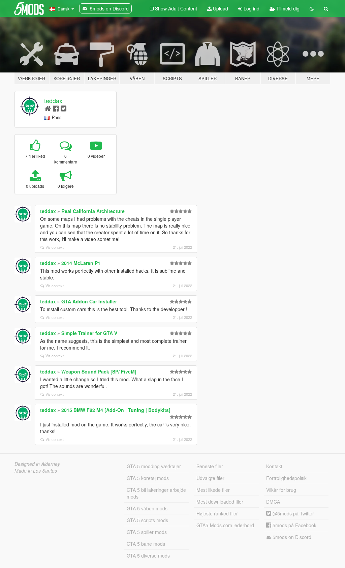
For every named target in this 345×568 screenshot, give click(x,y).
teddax (53, 100)
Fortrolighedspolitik (286, 478)
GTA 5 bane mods (146, 543)
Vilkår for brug (281, 489)
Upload (220, 8)
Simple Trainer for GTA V (89, 333)
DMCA (273, 501)
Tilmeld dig (287, 8)
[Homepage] (47, 108)
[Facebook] (56, 108)
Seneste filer (209, 466)
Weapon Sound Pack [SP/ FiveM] (98, 371)
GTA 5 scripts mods (147, 520)
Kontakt (274, 466)
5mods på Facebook (293, 525)
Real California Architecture (93, 211)
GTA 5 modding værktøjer (154, 466)
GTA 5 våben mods (147, 508)
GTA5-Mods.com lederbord (225, 525)
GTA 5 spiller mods (147, 532)
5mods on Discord (291, 537)
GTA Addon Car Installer (89, 301)
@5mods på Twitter (292, 513)
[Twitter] (63, 108)
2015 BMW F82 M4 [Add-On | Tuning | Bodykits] (115, 410)
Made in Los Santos (35, 470)
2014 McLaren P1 (80, 263)
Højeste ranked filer (217, 513)
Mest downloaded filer (219, 501)
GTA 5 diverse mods (148, 555)
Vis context (54, 247)
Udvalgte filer (210, 478)
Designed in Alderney (37, 463)
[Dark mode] (312, 8)
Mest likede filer (213, 489)
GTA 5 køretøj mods (148, 478)
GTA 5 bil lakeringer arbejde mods (156, 493)
